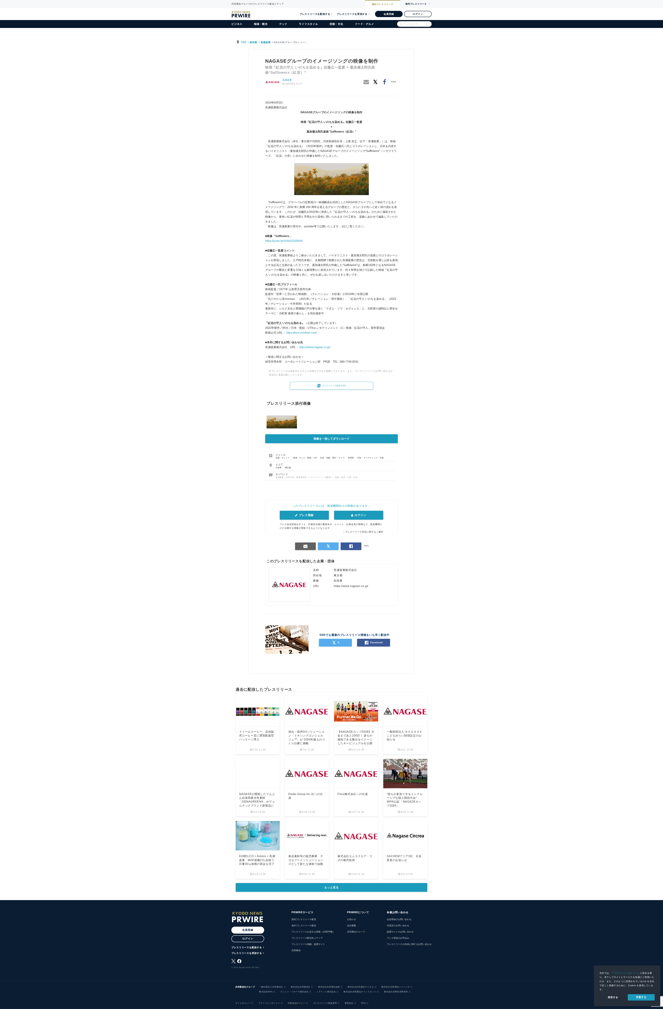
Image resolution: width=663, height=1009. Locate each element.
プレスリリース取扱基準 (325, 1003)
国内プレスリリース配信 (303, 919)
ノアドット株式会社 (326, 992)
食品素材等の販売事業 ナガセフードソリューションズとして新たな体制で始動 (305, 860)
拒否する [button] (613, 997)
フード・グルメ (364, 23)
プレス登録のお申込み (398, 938)
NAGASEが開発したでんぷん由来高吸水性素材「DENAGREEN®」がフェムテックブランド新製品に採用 (257, 802)
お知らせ (351, 919)
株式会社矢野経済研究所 (396, 992)
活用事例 (295, 950)
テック (283, 23)
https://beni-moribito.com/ (301, 332)
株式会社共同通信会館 (329, 987)
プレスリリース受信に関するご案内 (364, 532)
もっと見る (331, 887)
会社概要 (351, 925)
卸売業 (253, 42)
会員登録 (389, 14)
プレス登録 (306, 515)
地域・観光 (260, 23)
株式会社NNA (265, 992)
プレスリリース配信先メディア (307, 938)
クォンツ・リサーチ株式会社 (294, 992)
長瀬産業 (266, 42)
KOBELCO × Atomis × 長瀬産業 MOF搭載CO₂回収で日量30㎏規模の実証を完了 (257, 860)
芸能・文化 (336, 23)
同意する (641, 997)
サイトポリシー (243, 1003)
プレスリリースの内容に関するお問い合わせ (409, 944)
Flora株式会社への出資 (353, 794)
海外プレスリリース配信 (303, 925)
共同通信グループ (356, 931)
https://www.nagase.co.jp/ (314, 347)
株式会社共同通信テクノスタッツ (360, 992)
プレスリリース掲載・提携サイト (308, 944)
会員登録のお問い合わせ (399, 919)
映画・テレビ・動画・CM (305, 458)
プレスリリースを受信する (352, 14)
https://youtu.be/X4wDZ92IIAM (283, 240)
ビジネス (236, 23)
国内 (382, 4)
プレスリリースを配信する (315, 14)
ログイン (418, 14)
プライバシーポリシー (626, 973)
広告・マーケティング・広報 (370, 458)
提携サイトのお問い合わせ (400, 931)
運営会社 (349, 1003)
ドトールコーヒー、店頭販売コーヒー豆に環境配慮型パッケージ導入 (256, 735)
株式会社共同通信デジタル (361, 987)
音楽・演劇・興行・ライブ (332, 458)
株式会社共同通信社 (300, 987)
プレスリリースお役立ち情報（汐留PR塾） (313, 931)
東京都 (288, 468)
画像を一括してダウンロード (331, 438)
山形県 (279, 468)
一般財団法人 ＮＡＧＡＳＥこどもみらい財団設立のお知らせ (404, 735)
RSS (363, 1003)
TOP (243, 42)
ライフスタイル (308, 23)
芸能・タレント (283, 458)
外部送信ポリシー (296, 1003)
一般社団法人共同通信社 (271, 987)
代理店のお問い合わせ (398, 925)
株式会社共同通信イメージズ (395, 987)
